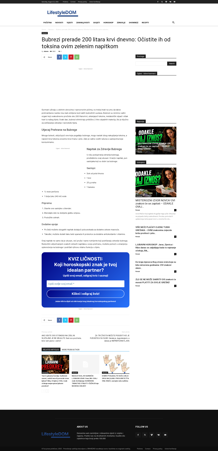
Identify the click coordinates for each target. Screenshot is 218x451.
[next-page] (47, 391)
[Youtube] (174, 2)
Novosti (59, 22)
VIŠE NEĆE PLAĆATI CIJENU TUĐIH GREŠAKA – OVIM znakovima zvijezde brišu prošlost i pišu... (153, 230)
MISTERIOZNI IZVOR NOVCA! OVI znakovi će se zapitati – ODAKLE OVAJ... (155, 203)
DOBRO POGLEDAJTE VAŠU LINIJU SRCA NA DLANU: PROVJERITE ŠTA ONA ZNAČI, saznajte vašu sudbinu (115, 378)
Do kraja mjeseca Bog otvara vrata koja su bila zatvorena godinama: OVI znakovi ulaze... (155, 265)
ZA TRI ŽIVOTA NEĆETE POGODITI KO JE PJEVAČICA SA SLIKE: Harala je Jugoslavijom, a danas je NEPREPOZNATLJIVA (109, 338)
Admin (46, 51)
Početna (65, 2)
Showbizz (133, 22)
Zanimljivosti (83, 22)
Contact (73, 2)
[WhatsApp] (76, 57)
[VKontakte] (170, 2)
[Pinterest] (71, 57)
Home (44, 29)
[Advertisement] (85, 87)
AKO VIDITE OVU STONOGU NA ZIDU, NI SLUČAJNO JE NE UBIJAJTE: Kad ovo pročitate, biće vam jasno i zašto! (61, 338)
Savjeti (96, 22)
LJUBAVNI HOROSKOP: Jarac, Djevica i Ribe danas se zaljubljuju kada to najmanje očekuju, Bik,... (155, 247)
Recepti (145, 22)
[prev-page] (43, 391)
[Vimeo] (166, 2)
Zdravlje (121, 22)
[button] (173, 23)
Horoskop (108, 22)
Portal (140, 152)
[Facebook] (158, 2)
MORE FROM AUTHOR (70, 350)
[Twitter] (162, 2)
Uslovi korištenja (94, 2)
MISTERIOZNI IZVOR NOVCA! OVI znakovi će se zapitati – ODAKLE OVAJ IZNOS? (154, 146)
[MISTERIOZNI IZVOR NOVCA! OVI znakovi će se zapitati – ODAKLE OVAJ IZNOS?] (155, 140)
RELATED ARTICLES (51, 350)
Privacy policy (82, 2)
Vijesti (70, 22)
